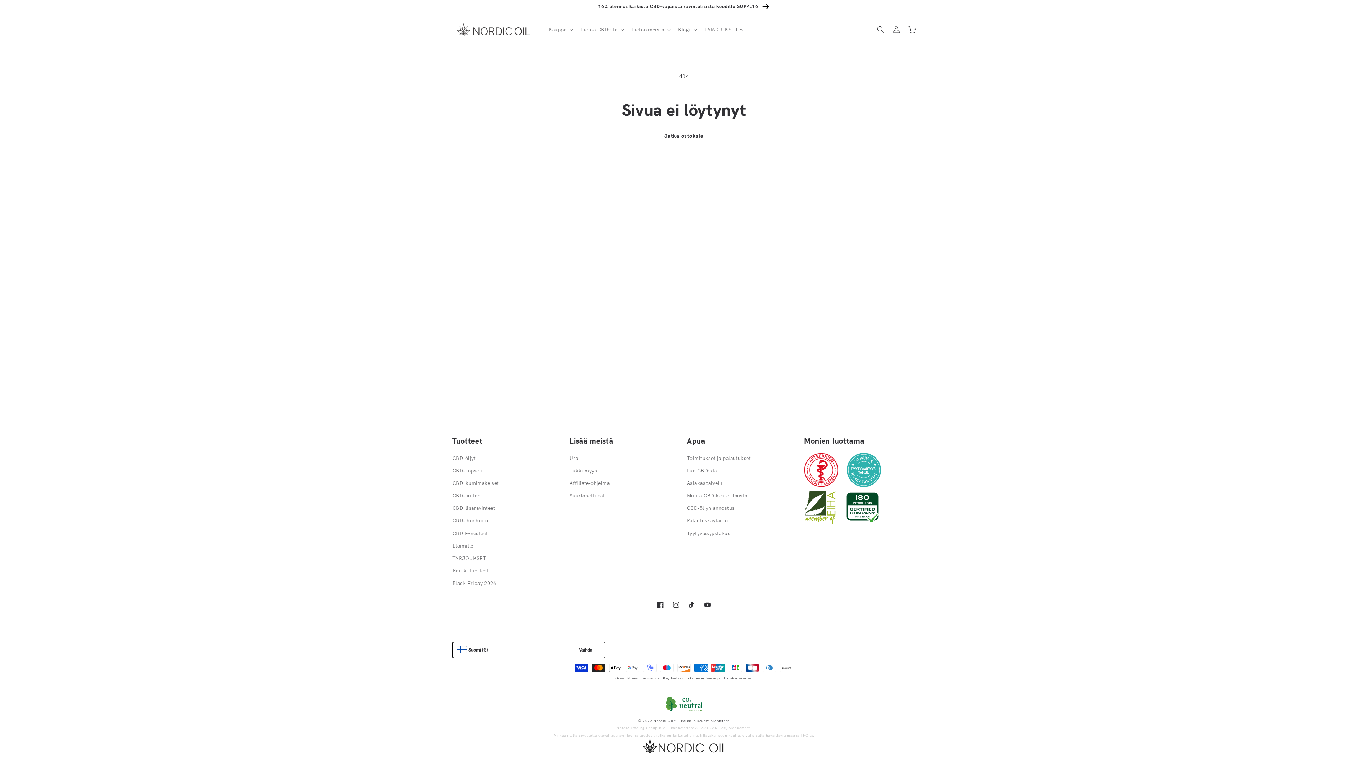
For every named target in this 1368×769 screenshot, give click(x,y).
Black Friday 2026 (474, 583)
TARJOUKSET (469, 558)
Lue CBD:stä (702, 470)
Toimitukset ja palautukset (719, 458)
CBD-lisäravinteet (473, 508)
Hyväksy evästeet (738, 678)
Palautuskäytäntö (707, 520)
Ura (574, 458)
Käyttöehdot (673, 678)
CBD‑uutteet (467, 495)
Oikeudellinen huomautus (637, 678)
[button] (560, 29)
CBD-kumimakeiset (475, 483)
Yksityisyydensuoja (703, 678)
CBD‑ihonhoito (470, 520)
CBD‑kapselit (468, 470)
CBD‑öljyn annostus (711, 508)
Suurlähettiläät (587, 495)
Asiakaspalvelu (704, 483)
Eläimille (462, 546)
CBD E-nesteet (470, 533)
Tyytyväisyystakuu (709, 533)
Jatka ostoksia (684, 135)
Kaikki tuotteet (470, 570)
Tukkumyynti (585, 470)
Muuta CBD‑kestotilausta (717, 495)
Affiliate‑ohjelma (590, 483)
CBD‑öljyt (464, 458)
